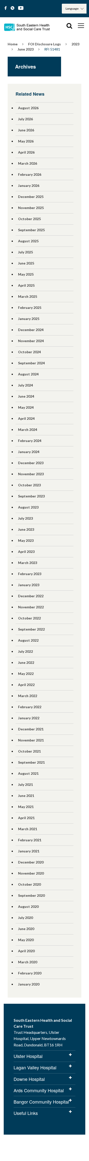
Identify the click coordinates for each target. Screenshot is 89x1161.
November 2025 (31, 208)
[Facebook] (5, 8)
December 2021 (31, 729)
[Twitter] (12, 8)
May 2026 (26, 141)
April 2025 (26, 285)
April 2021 (26, 818)
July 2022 (25, 651)
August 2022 (28, 640)
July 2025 (25, 252)
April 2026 (26, 152)
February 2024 (29, 441)
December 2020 (31, 862)
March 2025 (27, 296)
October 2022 (29, 618)
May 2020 (26, 940)
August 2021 (28, 773)
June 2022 (26, 662)
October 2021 (29, 751)
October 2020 (29, 884)
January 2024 (28, 452)
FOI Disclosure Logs (44, 44)
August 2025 (28, 241)
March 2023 (27, 563)
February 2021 (29, 840)
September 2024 (31, 363)
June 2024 (26, 396)
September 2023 (31, 496)
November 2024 (31, 341)
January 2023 (28, 585)
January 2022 (28, 718)
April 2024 (26, 418)
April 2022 (26, 685)
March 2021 (27, 829)
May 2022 (26, 673)
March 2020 (27, 962)
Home (13, 44)
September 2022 (31, 629)
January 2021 (28, 851)
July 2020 (25, 917)
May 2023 (26, 540)
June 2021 (26, 795)
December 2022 (31, 596)
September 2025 (31, 230)
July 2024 (25, 385)
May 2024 (26, 407)
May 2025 (26, 274)
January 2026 (28, 185)
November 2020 (31, 873)
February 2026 (29, 174)
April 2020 (26, 951)
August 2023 (28, 507)
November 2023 (31, 474)
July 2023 (25, 518)
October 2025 (29, 219)
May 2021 (26, 807)
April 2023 (26, 551)
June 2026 (26, 130)
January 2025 (28, 319)
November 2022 (31, 607)
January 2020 (28, 984)
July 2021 (25, 784)
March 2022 (27, 696)
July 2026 (25, 119)
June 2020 (26, 929)
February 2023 (29, 574)
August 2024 (28, 374)
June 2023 (26, 49)
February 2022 (29, 707)
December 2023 (31, 463)
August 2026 (28, 108)
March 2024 (27, 429)
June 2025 (26, 263)
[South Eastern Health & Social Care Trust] (27, 26)
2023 (75, 44)
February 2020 (29, 973)
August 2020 (28, 906)
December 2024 (31, 330)
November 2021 (31, 740)
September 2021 (31, 762)
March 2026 (27, 163)
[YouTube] (20, 8)
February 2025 (29, 307)
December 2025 (31, 196)
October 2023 (29, 485)
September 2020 (31, 895)
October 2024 (29, 352)
